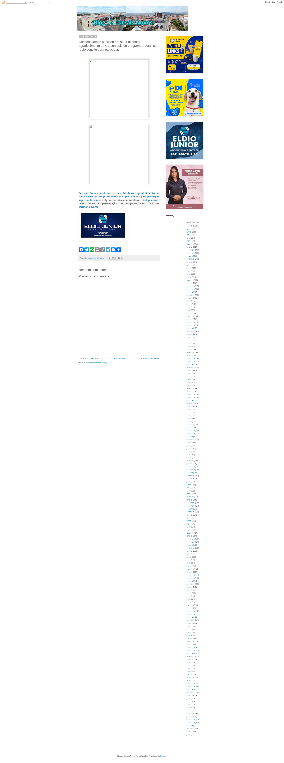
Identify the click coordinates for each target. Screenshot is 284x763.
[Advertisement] (119, 349)
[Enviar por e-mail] (110, 258)
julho (189, 229)
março (189, 241)
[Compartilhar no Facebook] (118, 258)
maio (189, 235)
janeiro (189, 247)
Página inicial (119, 358)
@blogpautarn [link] (150, 200)
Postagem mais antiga (150, 358)
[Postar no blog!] (113, 258)
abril (188, 238)
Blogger (163, 756)
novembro (191, 253)
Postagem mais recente (88, 358)
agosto (189, 226)
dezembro (191, 250)
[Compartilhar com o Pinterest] (121, 258)
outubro (190, 256)
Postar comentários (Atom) (96, 363)
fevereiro (190, 244)
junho (189, 232)
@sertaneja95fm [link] (88, 206)
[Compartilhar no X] (115, 258)
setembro (190, 259)
